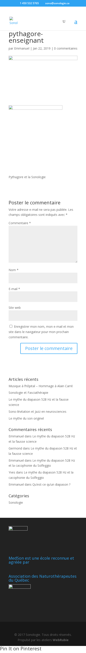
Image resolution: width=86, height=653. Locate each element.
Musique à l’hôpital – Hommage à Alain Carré (41, 386)
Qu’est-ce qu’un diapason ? (51, 484)
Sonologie (16, 502)
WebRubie (61, 640)
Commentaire (20, 223)
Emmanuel (21, 48)
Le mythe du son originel (26, 418)
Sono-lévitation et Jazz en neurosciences (37, 411)
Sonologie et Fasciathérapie (28, 392)
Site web (15, 307)
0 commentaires (65, 48)
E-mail (14, 289)
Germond (15, 448)
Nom (14, 270)
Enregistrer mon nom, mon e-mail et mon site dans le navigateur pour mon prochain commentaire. (41, 331)
